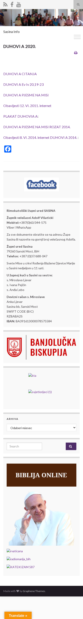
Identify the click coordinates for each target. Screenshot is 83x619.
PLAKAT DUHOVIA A (20, 116)
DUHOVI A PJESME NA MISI (26, 95)
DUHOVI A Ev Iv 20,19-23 (23, 84)
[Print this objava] (75, 52)
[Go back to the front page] (41, 17)
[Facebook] (12, 3)
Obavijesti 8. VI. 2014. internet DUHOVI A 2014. (40, 137)
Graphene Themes (34, 591)
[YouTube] (18, 3)
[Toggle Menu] (77, 37)
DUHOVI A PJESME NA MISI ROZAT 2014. (36, 127)
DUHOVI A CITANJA (20, 74)
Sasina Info (11, 31)
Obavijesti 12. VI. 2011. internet (27, 105)
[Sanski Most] (5, 3)
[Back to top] (73, 609)
